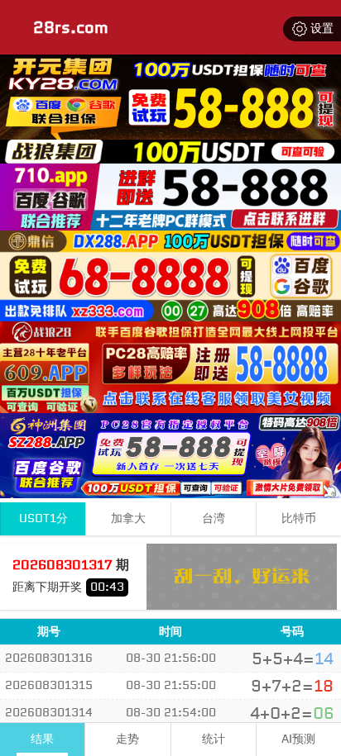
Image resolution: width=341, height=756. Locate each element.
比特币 (298, 518)
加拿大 (128, 518)
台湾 (213, 518)
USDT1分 (43, 518)
